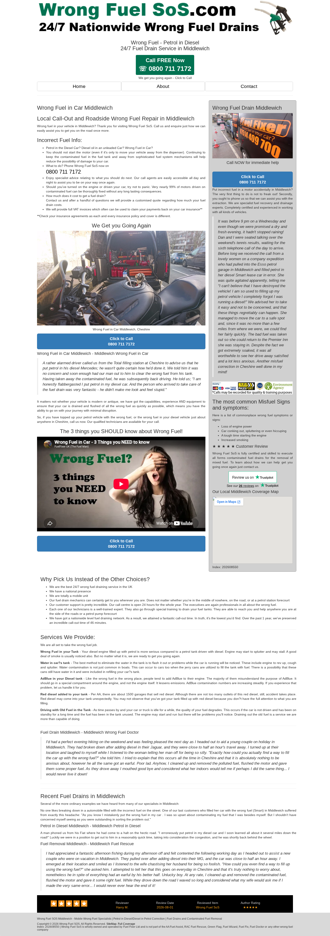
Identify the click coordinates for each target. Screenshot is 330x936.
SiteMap (111, 923)
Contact (249, 86)
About (163, 86)
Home (79, 86)
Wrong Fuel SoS (207, 907)
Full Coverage (126, 923)
